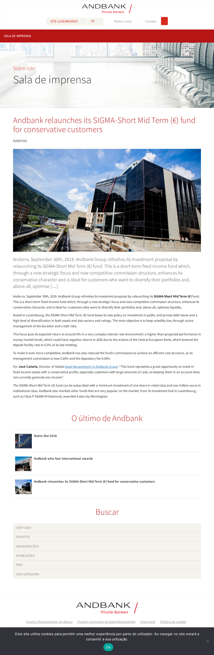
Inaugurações (27, 546)
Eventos (23, 537)
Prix (19, 565)
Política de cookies (173, 621)
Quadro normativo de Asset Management (106, 621)
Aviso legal (147, 621)
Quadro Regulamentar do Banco (49, 621)
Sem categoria (27, 574)
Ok (108, 647)
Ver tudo (23, 527)
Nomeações (25, 555)
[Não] (207, 641)
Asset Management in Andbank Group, (91, 366)
